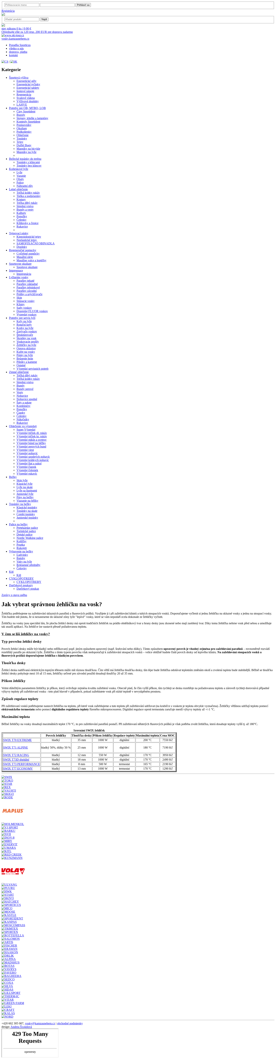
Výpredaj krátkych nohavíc (33, 460)
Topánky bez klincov (29, 165)
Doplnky (22, 246)
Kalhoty (21, 213)
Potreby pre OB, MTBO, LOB (27, 108)
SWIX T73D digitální (16, 759)
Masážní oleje (25, 257)
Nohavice (22, 395)
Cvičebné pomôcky (28, 253)
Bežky (13, 477)
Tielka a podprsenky (29, 196)
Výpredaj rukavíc (27, 473)
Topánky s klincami (28, 162)
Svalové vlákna (26, 97)
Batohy (21, 558)
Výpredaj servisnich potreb (32, 368)
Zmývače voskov (27, 331)
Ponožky (22, 216)
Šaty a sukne (24, 402)
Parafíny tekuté (25, 280)
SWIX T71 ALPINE (15, 747)
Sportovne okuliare (20, 263)
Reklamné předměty (28, 565)
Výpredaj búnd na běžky (31, 443)
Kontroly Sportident (28, 121)
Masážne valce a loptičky (31, 260)
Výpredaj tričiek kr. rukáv (32, 436)
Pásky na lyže (25, 355)
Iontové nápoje (25, 91)
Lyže (19, 172)
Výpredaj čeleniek (27, 470)
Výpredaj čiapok (26, 466)
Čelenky (21, 219)
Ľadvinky (22, 554)
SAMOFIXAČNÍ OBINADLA (36, 243)
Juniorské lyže (25, 493)
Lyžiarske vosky (18, 277)
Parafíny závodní (27, 290)
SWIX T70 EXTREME (17, 740)
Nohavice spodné (27, 399)
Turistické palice (26, 531)
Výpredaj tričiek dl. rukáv (32, 433)
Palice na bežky (18, 524)
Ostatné (21, 365)
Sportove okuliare (27, 267)
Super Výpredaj (26, 429)
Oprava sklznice (26, 348)
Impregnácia (24, 273)
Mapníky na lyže (26, 152)
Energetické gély (26, 81)
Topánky (22, 138)
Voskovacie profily (28, 341)
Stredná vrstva (25, 206)
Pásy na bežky (25, 497)
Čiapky (21, 412)
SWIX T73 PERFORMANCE (21, 764)
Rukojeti (22, 548)
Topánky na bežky (20, 504)
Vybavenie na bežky (21, 551)
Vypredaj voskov (27, 314)
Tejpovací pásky (18, 233)
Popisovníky (24, 125)
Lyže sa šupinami (27, 490)
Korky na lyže (25, 328)
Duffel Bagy (24, 145)
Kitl (11, 571)
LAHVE (22, 104)
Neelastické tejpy (27, 240)
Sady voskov (24, 307)
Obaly (20, 179)
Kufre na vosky (26, 351)
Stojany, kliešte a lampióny (32, 118)
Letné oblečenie (18, 189)
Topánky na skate (27, 510)
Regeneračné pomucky (22, 250)
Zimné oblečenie (19, 372)
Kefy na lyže (24, 321)
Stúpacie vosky (26, 301)
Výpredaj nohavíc (27, 453)
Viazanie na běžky (27, 500)
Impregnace (16, 270)
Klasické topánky (27, 507)
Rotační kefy (24, 324)
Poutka (21, 544)
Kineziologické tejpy (29, 236)
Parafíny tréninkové (28, 287)
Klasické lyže (24, 483)
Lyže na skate (25, 487)
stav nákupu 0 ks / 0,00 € (16, 28)
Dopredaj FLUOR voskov (32, 311)
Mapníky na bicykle (28, 148)
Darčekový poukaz (28, 588)
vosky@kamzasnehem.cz (40, 1023)
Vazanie (21, 175)
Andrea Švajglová (21, 1026)
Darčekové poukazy (21, 585)
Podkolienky (24, 131)
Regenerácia (24, 94)
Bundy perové (25, 389)
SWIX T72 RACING (16, 755)
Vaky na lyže (24, 561)
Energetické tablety (28, 87)
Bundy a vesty (25, 209)
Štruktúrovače (25, 334)
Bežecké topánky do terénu (25, 158)
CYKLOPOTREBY (21, 578)
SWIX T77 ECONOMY (18, 768)
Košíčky (21, 541)
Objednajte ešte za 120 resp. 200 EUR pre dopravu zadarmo (37, 31)
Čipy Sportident (26, 111)
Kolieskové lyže (18, 169)
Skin (19, 297)
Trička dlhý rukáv (27, 202)
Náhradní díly (25, 185)
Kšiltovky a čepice (27, 223)
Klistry (21, 304)
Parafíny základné (27, 284)
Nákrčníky (23, 419)
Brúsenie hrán (25, 358)
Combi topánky (26, 514)
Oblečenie (23, 135)
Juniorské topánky (27, 517)
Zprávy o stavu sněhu (14, 595)
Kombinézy (23, 405)
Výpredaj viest (25, 449)
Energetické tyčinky (28, 84)
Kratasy (21, 199)
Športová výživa (18, 77)
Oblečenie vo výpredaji (23, 426)
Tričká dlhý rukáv (27, 375)
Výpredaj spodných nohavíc (33, 456)
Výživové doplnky (28, 101)
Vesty (20, 392)
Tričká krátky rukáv (28, 192)
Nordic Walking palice (30, 537)
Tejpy (20, 141)
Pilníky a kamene (27, 361)
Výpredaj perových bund (31, 446)
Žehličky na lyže (26, 345)
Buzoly (21, 114)
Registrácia (8, 10)
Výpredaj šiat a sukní (29, 463)
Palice (20, 182)
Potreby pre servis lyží (22, 317)
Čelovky (22, 568)
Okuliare (22, 128)
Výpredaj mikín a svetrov (32, 439)
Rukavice (22, 226)
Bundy (21, 385)
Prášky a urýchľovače (29, 294)
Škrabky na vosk (26, 338)
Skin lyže (22, 480)
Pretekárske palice (27, 527)
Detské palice (24, 534)
